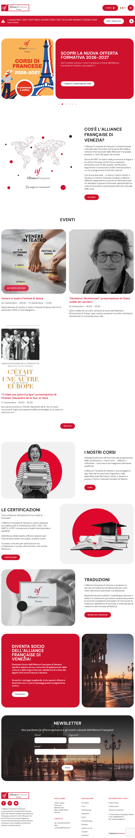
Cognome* (74, 735)
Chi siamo (85, 803)
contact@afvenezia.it (62, 828)
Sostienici (85, 835)
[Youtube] (16, 803)
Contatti (84, 832)
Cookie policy (114, 806)
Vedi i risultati (113, 21)
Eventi (83, 817)
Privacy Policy (114, 803)
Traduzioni (85, 814)
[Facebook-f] (3, 803)
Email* (38, 746)
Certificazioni (86, 810)
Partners (84, 824)
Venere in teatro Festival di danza (22, 298)
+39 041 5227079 (63, 823)
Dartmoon (121, 833)
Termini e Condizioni (116, 810)
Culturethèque (86, 821)
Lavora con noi (86, 828)
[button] (123, 8)
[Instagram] (10, 803)
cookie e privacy (67, 761)
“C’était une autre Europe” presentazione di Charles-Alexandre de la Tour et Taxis (28, 396)
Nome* (38, 735)
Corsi (83, 806)
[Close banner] (131, 21)
